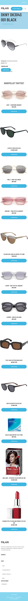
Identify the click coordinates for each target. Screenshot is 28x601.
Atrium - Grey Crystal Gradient (14, 286)
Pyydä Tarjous (10, 597)
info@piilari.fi (24, 2)
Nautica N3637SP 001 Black (14, 403)
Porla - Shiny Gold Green (14, 179)
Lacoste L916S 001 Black (14, 148)
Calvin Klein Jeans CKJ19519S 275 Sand (14, 254)
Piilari (3, 565)
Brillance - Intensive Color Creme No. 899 (14, 478)
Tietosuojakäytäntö (14, 598)
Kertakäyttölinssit (6, 570)
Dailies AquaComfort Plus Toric (14, 435)
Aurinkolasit (9, 61)
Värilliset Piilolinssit (6, 574)
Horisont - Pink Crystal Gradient (14, 211)
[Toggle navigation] (25, 8)
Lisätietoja (6, 69)
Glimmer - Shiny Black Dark (14, 317)
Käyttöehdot (18, 597)
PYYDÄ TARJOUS (17, 8)
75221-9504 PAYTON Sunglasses (14, 360)
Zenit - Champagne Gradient (14, 105)
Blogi (3, 578)
